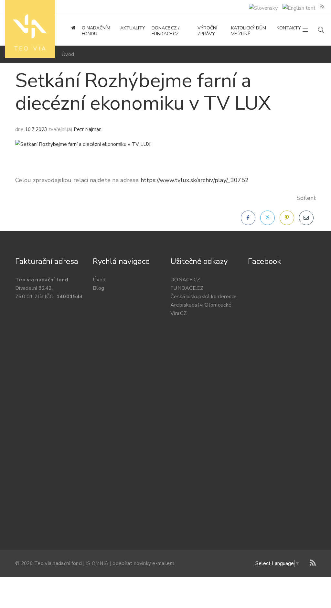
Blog (98, 288)
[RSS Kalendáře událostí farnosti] (322, 7)
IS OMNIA (97, 563)
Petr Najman (87, 129)
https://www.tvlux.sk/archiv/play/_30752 (195, 180)
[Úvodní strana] (73, 28)
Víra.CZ (178, 313)
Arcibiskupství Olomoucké (200, 305)
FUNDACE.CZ (186, 288)
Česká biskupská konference (203, 296)
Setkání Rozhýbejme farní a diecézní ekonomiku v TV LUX (143, 91)
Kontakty (289, 28)
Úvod (67, 54)
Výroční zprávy (207, 31)
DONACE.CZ (185, 279)
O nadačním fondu (96, 31)
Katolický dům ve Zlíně (248, 31)
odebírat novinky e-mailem (143, 563)
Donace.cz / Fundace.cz (165, 31)
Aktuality (132, 28)
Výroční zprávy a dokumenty (126, 296)
